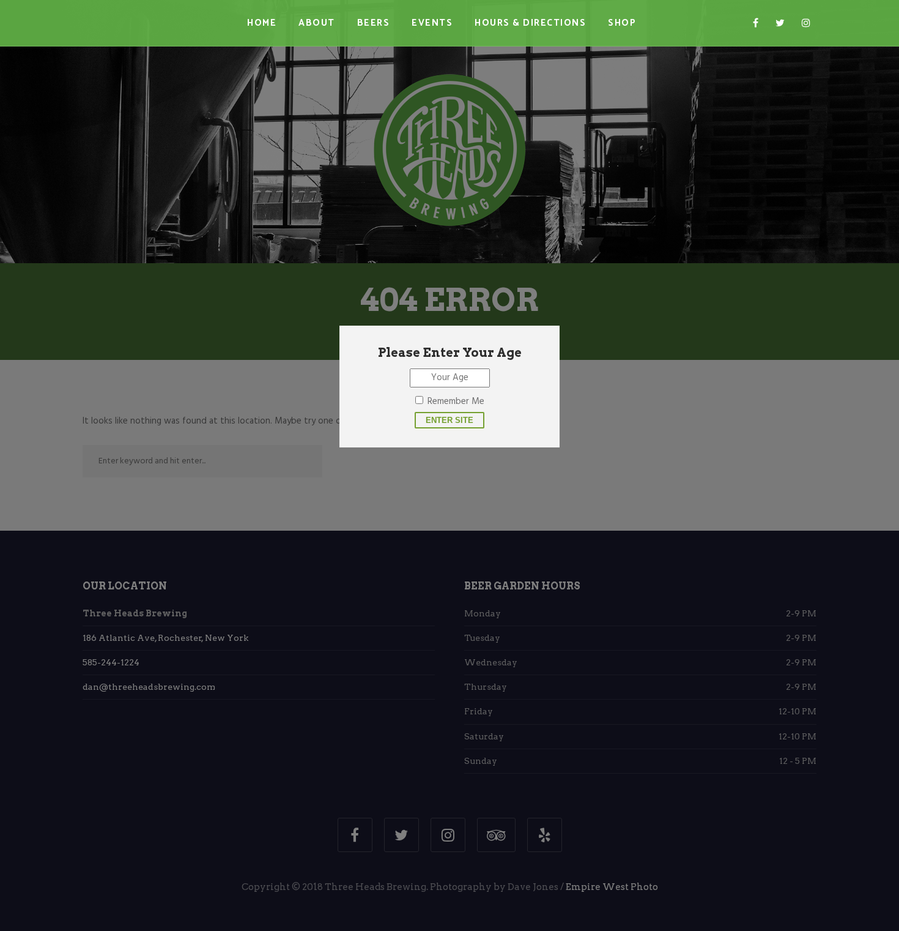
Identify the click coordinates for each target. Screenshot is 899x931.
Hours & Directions (530, 23)
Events (432, 23)
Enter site (449, 420)
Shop (622, 23)
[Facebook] (755, 23)
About (316, 23)
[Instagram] (806, 23)
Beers (373, 23)
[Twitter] (780, 23)
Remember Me (455, 401)
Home (261, 23)
